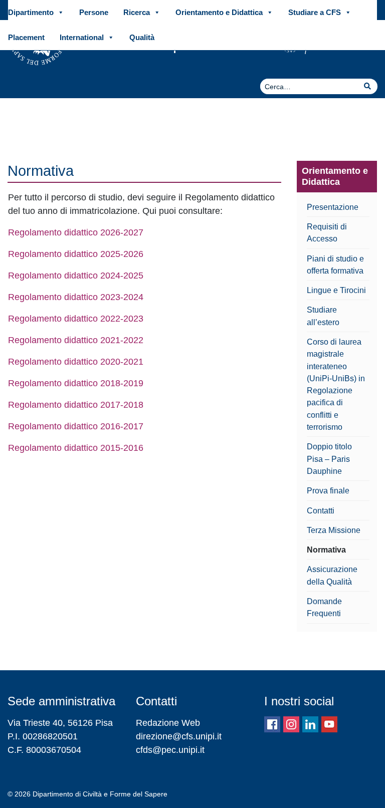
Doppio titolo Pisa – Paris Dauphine (329, 458)
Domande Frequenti (324, 607)
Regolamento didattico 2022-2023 (75, 319)
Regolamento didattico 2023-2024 (75, 297)
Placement (26, 37)
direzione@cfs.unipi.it (179, 736)
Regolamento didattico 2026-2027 (75, 232)
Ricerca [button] (136, 12)
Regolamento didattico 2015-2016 (75, 448)
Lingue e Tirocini (336, 290)
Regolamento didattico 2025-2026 (75, 254)
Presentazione (332, 206)
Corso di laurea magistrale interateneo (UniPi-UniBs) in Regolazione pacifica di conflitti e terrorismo (336, 384)
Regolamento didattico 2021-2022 (75, 340)
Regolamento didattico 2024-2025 (75, 276)
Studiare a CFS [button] (314, 12)
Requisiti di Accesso (327, 232)
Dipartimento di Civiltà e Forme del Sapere (100, 794)
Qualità (141, 37)
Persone (93, 12)
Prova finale (328, 490)
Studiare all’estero (323, 315)
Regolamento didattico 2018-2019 (75, 383)
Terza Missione (333, 529)
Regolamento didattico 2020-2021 (75, 362)
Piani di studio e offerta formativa (335, 264)
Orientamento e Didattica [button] (219, 12)
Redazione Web (168, 723)
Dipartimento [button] (31, 12)
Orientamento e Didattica (335, 176)
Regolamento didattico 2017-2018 (75, 405)
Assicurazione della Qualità (332, 575)
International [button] (82, 37)
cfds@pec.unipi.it (170, 750)
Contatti (320, 510)
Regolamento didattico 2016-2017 (75, 426)
